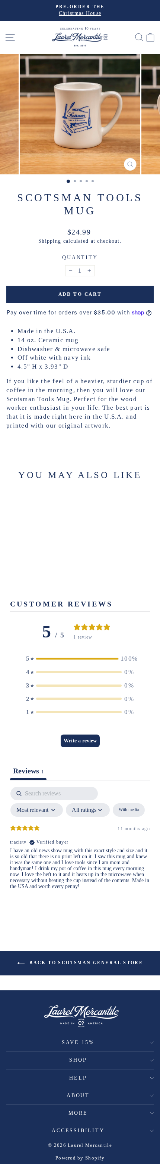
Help (78, 1078)
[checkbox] (129, 810)
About (78, 1095)
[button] (80, 658)
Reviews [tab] (28, 771)
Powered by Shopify (80, 1158)
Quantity (79, 257)
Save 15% (78, 1042)
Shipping (49, 241)
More (77, 1113)
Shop (78, 1060)
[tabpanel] (80, 844)
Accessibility (78, 1130)
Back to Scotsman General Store (85, 962)
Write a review (80, 741)
